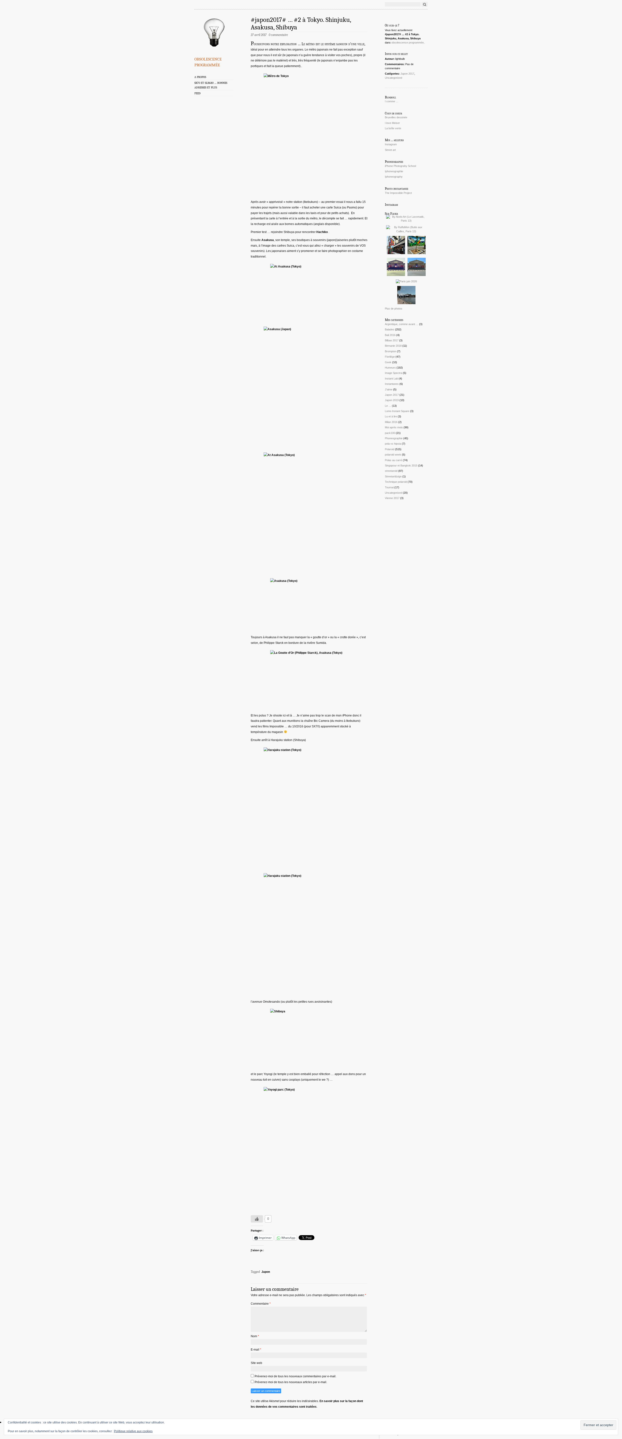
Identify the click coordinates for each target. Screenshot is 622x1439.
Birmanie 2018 (393, 345)
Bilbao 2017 (391, 340)
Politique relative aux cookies (133, 1431)
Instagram (391, 144)
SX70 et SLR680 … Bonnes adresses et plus (210, 85)
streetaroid (391, 470)
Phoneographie (394, 438)
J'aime (388, 389)
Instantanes (392, 383)
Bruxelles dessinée (396, 117)
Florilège (390, 356)
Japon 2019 (392, 400)
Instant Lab (391, 378)
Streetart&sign (393, 476)
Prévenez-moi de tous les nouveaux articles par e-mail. (291, 1382)
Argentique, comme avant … (401, 324)
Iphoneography (394, 176)
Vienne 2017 (392, 498)
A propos (200, 77)
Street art (390, 149)
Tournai (389, 487)
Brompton (390, 351)
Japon (265, 1272)
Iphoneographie (394, 171)
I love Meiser (392, 122)
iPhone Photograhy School (400, 165)
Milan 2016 (391, 422)
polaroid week (393, 454)
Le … (388, 405)
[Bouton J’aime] (257, 1219)
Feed (197, 93)
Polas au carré (393, 460)
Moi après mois (394, 427)
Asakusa (267, 240)
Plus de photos (393, 308)
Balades (389, 329)
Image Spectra (393, 372)
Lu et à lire (391, 416)
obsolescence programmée (208, 61)
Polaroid (389, 449)
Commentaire (261, 1303)
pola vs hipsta (393, 443)
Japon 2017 (407, 73)
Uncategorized (393, 77)
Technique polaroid (396, 481)
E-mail (256, 1349)
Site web (256, 1363)
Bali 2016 (390, 335)
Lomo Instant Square (397, 411)
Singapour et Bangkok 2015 (401, 465)
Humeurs (390, 367)
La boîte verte (393, 128)
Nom (255, 1336)
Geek (388, 362)
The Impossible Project (398, 192)
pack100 (390, 432)
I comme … (391, 101)
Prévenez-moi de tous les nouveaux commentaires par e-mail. (295, 1376)
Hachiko (322, 232)
